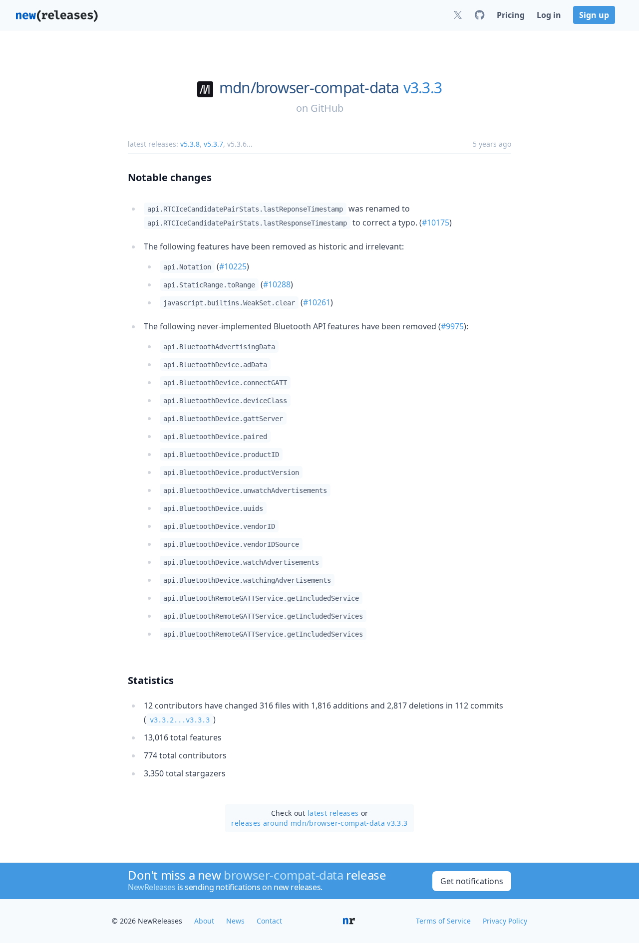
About (204, 921)
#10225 (233, 266)
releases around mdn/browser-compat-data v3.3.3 (319, 823)
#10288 (277, 284)
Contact (269, 921)
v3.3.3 (422, 87)
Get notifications (471, 881)
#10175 (435, 222)
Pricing (511, 14)
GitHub (327, 108)
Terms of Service (443, 921)
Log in (549, 14)
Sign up (594, 14)
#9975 (452, 326)
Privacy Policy (505, 921)
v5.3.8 (190, 144)
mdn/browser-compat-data (309, 87)
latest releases (333, 813)
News (235, 921)
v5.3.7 (213, 144)
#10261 (316, 302)
